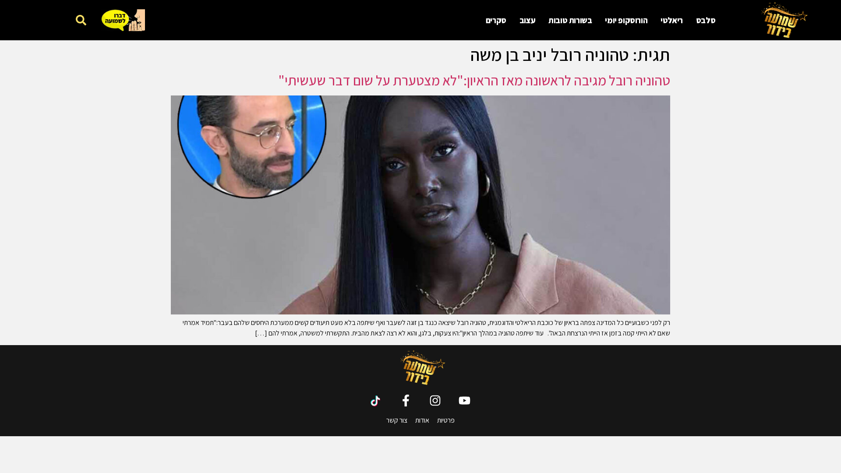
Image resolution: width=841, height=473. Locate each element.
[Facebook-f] (406, 400)
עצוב (527, 20)
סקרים (496, 20)
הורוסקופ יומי (626, 20)
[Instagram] (435, 400)
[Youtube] (464, 400)
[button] (81, 20)
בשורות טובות (570, 20)
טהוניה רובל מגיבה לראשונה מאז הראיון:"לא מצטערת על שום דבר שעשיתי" (474, 80)
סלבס (705, 20)
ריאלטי (672, 20)
